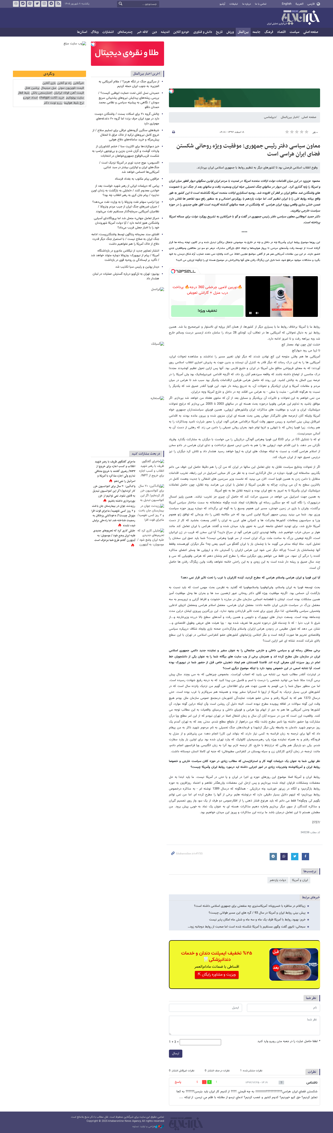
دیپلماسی (270, 117)
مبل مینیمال (48, 88)
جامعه (257, 32)
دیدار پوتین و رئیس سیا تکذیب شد (137, 266)
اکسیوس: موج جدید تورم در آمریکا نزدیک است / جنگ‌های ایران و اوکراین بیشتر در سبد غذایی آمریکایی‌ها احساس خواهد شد (129, 167)
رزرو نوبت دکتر (53, 103)
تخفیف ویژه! (207, 311)
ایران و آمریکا (300, 880)
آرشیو (222, 4)
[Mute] (257, 313)
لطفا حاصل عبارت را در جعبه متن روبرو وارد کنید (288, 1041)
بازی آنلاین (49, 83)
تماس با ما (260, 4)
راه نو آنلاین (64, 83)
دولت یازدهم (278, 880)
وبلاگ (94, 32)
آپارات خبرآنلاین (30, 4)
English (287, 4)
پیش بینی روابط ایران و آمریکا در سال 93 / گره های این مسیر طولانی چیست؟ (257, 912)
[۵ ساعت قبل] (150, 537)
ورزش (230, 32)
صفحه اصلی (310, 32)
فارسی (310, 4)
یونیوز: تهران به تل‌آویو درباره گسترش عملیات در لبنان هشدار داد (126, 276)
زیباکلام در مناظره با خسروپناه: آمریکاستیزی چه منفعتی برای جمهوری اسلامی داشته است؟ (249, 906)
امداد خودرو (30, 98)
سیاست (294, 32)
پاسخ (178, 1082)
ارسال (175, 1053)
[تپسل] (171, 90)
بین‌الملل (243, 32)
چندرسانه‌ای (125, 32)
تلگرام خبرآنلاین (51, 4)
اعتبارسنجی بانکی (41, 93)
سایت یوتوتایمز (75, 98)
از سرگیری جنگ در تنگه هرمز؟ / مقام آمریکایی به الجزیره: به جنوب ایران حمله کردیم (129, 84)
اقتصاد (281, 32)
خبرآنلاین (293, 18)
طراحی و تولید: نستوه (143, 1127)
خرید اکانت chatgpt (51, 98)
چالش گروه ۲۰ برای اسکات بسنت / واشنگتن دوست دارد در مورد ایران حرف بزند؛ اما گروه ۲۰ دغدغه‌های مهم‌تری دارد (127, 119)
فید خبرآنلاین (58, 4)
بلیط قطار (23, 93)
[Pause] (250, 313)
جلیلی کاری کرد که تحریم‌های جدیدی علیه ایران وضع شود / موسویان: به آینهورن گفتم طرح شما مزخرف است (114, 535)
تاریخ (219, 32)
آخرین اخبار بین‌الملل (146, 74)
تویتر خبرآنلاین (37, 4)
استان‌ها (82, 32)
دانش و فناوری (202, 32)
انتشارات (108, 32)
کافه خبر (142, 32)
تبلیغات (233, 4)
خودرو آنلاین (181, 32)
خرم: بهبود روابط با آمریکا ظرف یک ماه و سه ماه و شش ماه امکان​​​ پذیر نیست (257, 919)
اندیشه (165, 32)
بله (23, 4)
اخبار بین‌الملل (289, 117)
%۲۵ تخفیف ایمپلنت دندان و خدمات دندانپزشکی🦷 (216, 956)
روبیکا (16, 4)
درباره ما (246, 4)
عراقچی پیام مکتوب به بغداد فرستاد (137, 178)
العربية (299, 4)
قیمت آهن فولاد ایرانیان (69, 93)
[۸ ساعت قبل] (150, 468)
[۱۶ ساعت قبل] (150, 493)
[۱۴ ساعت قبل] (150, 513)
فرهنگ (268, 32)
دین (154, 32)
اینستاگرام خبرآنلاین (44, 4)
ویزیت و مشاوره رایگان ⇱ (217, 975)
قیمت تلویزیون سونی (71, 88)
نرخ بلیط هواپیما (74, 103)
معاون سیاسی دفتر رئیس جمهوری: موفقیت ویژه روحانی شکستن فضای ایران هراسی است (248, 150)
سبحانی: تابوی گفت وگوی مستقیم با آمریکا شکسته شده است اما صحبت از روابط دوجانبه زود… (246, 926)
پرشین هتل (32, 88)
